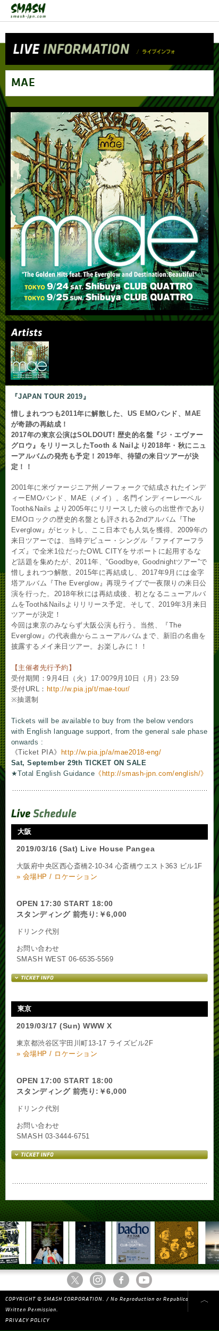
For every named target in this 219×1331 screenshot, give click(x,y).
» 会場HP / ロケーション (56, 877)
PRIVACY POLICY (27, 1320)
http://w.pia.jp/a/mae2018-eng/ (111, 752)
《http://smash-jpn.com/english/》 (151, 773)
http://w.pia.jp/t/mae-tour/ (88, 689)
